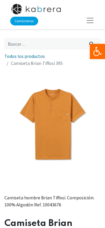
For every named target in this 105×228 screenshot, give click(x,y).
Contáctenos (24, 21)
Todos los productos (24, 56)
